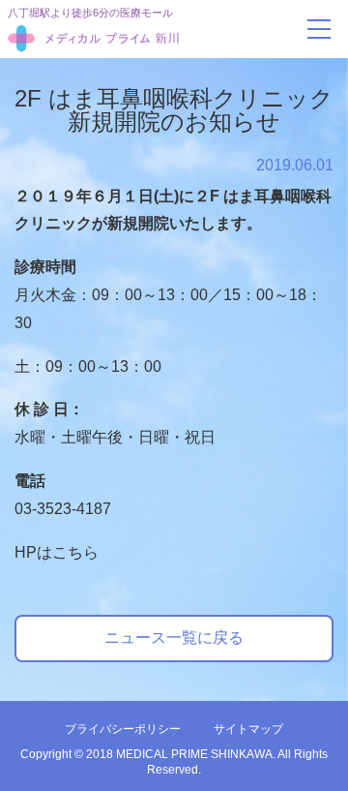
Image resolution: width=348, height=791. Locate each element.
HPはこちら (56, 552)
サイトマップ (248, 729)
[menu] (319, 29)
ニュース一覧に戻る (174, 637)
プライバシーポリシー (123, 729)
